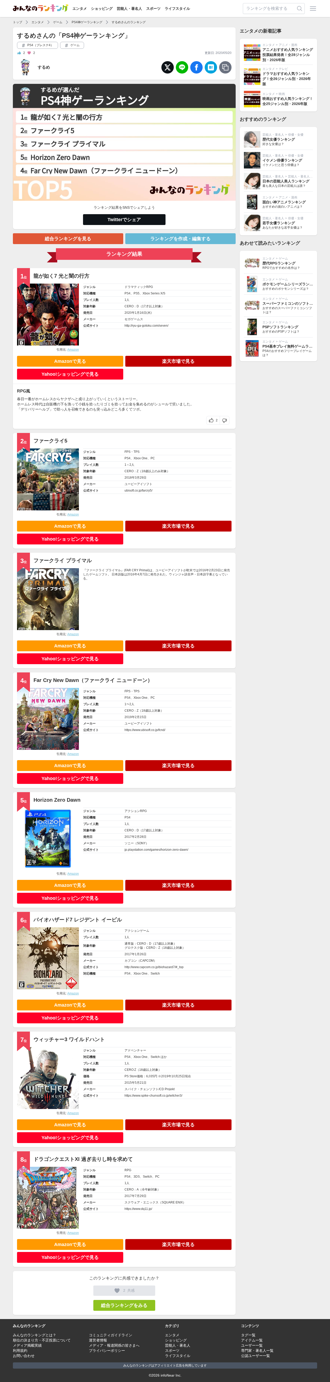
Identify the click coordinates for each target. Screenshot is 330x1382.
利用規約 (20, 1350)
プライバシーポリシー (107, 1350)
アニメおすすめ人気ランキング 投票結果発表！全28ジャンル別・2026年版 (287, 54)
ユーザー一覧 (252, 1345)
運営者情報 (98, 1340)
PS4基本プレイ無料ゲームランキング (292, 346)
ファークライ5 (50, 441)
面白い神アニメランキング (284, 202)
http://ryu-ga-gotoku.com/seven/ (146, 325)
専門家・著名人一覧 (257, 1350)
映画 (282, 94)
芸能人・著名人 (129, 8)
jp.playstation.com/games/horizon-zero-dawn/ (156, 849)
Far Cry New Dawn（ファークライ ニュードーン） (93, 680)
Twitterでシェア (124, 219)
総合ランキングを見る (68, 238)
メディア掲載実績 (27, 1345)
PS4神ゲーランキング (87, 22)
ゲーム (57, 22)
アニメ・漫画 (288, 45)
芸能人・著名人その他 (303, 176)
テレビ (283, 69)
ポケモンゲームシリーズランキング (291, 284)
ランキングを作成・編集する (180, 238)
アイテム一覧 (252, 1340)
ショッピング (102, 8)
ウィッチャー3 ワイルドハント (69, 1039)
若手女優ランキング (278, 223)
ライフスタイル (177, 8)
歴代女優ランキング (278, 139)
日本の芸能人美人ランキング (285, 181)
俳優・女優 (295, 134)
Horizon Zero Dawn (57, 800)
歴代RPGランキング (278, 263)
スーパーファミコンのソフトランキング (294, 303)
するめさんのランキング (129, 22)
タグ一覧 (248, 1335)
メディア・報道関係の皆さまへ (114, 1345)
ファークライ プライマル (63, 560)
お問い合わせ (24, 1356)
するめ (44, 67)
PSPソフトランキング (280, 327)
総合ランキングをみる (124, 1305)
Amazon (73, 349)
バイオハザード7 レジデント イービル (78, 919)
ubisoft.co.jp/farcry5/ (138, 490)
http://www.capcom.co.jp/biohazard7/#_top (154, 967)
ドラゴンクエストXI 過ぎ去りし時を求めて (83, 1159)
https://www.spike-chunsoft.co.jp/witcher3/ (153, 1095)
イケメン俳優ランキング (282, 160)
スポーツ (153, 8)
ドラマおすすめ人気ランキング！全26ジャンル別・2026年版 (286, 78)
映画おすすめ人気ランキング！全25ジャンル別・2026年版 (287, 101)
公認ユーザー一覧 (255, 1356)
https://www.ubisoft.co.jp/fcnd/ (145, 730)
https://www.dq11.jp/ (138, 1209)
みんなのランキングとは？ (34, 1335)
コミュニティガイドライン (110, 1335)
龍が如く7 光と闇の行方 (61, 276)
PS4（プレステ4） (40, 45)
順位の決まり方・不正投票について (42, 1340)
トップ (17, 22)
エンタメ (79, 8)
